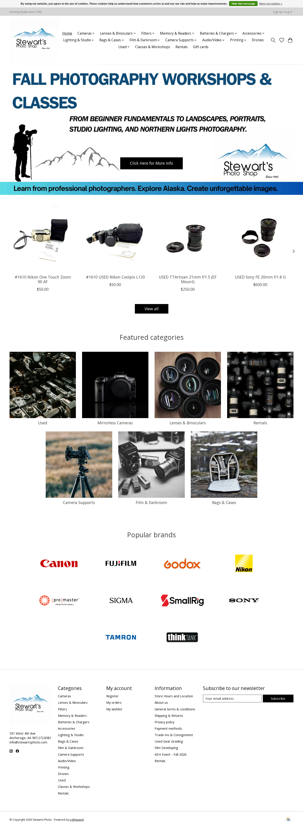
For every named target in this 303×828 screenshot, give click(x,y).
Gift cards (201, 47)
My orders (114, 702)
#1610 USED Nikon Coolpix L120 (115, 277)
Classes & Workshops (152, 47)
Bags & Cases (224, 502)
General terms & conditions (175, 709)
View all (152, 308)
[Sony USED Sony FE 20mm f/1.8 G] (260, 238)
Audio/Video (67, 761)
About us (161, 702)
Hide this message (243, 3)
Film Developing (166, 747)
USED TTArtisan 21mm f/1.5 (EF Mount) (187, 279)
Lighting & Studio (71, 735)
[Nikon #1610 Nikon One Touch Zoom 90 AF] (43, 238)
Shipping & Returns (169, 715)
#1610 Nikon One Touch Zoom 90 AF (43, 279)
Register (112, 696)
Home (67, 33)
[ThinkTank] (182, 637)
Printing (63, 767)
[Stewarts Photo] (34, 40)
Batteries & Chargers (73, 722)
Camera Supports (79, 502)
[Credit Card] (288, 820)
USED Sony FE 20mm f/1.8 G (260, 277)
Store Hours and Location (174, 696)
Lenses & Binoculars (188, 422)
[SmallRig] (182, 600)
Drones (258, 40)
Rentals (181, 47)
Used (42, 422)
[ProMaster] (59, 600)
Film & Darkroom (151, 502)
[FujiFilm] (120, 564)
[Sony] (244, 600)
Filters (62, 709)
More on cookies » (270, 3)
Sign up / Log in (282, 12)
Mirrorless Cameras (115, 422)
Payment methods (168, 728)
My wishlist (114, 709)
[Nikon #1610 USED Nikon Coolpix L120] (115, 238)
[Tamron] (120, 637)
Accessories (66, 728)
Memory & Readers (72, 715)
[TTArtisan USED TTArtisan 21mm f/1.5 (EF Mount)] (188, 238)
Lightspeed (77, 820)
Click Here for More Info (151, 163)
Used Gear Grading (169, 741)
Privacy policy (164, 722)
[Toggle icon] (273, 40)
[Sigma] (120, 600)
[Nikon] (244, 564)
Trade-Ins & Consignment (174, 735)
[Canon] (59, 564)
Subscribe (278, 698)
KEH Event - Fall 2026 (170, 754)
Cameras (64, 696)
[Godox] (182, 564)
